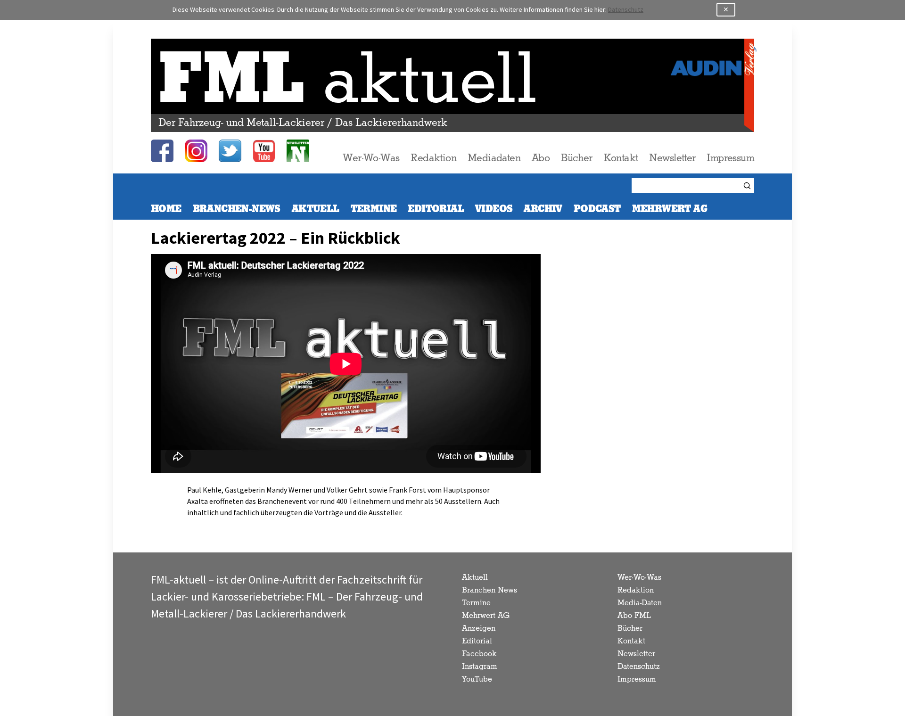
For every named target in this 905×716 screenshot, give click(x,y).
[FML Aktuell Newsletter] (298, 151)
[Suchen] (748, 185)
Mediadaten (494, 158)
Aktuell (315, 209)
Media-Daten (639, 603)
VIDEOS (493, 209)
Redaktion (433, 158)
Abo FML (634, 616)
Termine (374, 209)
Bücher (576, 158)
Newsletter (672, 158)
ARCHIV (543, 209)
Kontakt (621, 158)
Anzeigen (478, 628)
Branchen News (489, 590)
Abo (541, 158)
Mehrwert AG (486, 616)
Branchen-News (236, 209)
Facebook (479, 654)
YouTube (477, 679)
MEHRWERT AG (669, 209)
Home (166, 209)
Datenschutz (625, 9)
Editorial (436, 209)
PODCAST (597, 209)
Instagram (479, 667)
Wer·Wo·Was (371, 158)
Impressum (730, 158)
